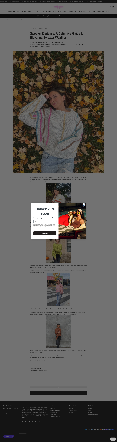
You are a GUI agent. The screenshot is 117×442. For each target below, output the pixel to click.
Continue (45, 233)
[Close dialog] (84, 204)
